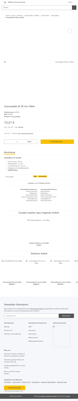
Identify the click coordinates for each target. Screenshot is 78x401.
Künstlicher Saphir (62, 382)
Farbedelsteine (35, 382)
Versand (20, 127)
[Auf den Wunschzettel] (69, 31)
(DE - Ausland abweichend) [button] (25, 133)
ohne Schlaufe (42, 176)
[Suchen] (74, 7)
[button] (57, 2)
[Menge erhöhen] (35, 142)
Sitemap (6, 327)
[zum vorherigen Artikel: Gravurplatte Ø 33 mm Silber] (67, 21)
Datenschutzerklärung (37, 309)
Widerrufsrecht (33, 337)
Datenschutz (32, 334)
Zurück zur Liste (10, 15)
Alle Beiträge (7, 382)
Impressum (32, 330)
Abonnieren (66, 316)
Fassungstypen (16, 382)
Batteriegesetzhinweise (35, 341)
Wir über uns (8, 330)
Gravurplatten (16, 116)
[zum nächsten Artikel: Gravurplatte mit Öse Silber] (72, 21)
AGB (29, 327)
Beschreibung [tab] (9, 152)
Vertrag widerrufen (14, 388)
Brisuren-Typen (26, 382)
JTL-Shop (67, 396)
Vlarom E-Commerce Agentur (49, 396)
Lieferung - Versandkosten (12, 334)
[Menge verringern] (6, 142)
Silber (35, 176)
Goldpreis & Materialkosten (48, 382)
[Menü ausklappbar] (5, 1)
